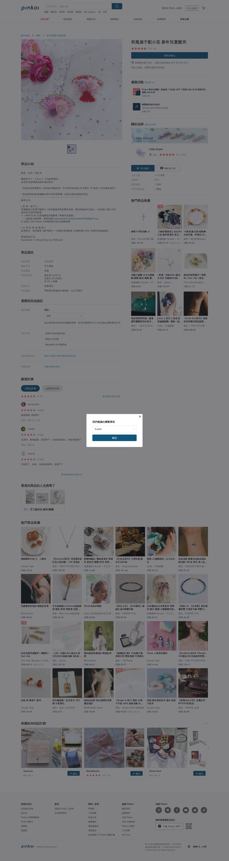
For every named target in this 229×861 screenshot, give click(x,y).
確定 (114, 438)
